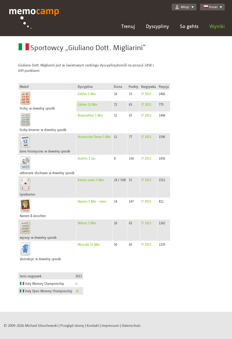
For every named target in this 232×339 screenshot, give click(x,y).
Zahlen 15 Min (87, 104)
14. (77, 290)
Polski (213, 7)
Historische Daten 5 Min (94, 136)
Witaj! (185, 7)
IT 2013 (146, 93)
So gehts (189, 26)
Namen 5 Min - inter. (92, 201)
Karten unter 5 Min (91, 179)
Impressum (110, 325)
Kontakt (93, 325)
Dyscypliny (157, 26)
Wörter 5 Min (87, 222)
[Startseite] (34, 22)
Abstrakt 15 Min (89, 244)
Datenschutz (131, 325)
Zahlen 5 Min (87, 93)
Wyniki (217, 26)
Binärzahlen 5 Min (90, 115)
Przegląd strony (72, 325)
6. (76, 283)
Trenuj (128, 26)
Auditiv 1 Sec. (87, 158)
